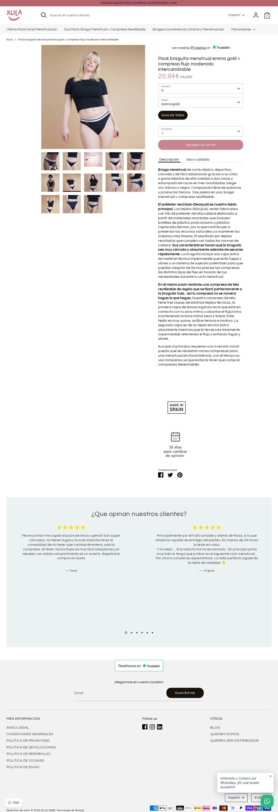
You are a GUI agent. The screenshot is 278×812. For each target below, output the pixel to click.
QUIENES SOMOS (224, 734)
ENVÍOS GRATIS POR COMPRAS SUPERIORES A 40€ (139, 3)
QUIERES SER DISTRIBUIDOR (234, 740)
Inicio (10, 39)
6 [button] (152, 632)
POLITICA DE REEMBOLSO (29, 754)
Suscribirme (185, 693)
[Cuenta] (256, 15)
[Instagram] (152, 726)
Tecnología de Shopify (70, 810)
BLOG (215, 727)
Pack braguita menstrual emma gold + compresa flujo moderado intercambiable (68, 39)
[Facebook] (144, 726)
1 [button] (126, 633)
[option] (93, 98)
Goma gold (170, 104)
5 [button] (147, 632)
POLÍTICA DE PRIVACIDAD (28, 740)
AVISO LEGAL (18, 727)
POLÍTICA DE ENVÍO (23, 767)
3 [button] (136, 632)
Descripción (169, 159)
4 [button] (142, 632)
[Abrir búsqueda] (43, 15)
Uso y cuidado (197, 159)
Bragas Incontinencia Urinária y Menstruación (188, 29)
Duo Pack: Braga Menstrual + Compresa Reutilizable (105, 29)
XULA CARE (48, 810)
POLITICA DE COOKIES (25, 760)
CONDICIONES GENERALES (30, 734)
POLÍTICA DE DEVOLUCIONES (31, 747)
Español (234, 15)
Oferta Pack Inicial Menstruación (32, 29)
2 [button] (131, 632)
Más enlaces (241, 29)
